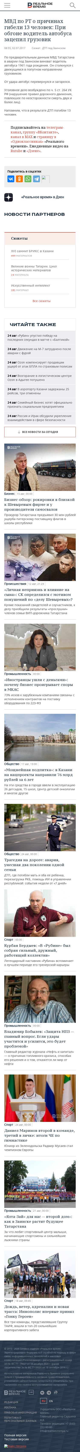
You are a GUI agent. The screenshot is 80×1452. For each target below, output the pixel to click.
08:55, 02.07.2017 (14, 48)
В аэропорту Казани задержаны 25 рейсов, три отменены (38, 391)
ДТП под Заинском (53, 48)
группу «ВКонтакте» (40, 132)
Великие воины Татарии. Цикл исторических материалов (34, 270)
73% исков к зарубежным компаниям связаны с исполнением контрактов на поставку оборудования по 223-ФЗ (39, 691)
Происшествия (15, 583)
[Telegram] (36, 178)
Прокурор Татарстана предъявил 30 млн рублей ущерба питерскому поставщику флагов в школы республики (40, 511)
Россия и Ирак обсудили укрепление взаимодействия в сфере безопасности (39, 418)
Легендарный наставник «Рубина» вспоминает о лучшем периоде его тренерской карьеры (39, 955)
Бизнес (9, 493)
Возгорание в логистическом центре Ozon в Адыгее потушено (39, 378)
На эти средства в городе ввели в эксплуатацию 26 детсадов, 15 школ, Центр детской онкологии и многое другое (39, 781)
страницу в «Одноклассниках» (33, 139)
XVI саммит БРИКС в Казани (32, 253)
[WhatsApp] (28, 178)
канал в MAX (22, 136)
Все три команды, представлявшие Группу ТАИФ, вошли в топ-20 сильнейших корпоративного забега (39, 1318)
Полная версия (15, 1435)
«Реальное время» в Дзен (42, 197)
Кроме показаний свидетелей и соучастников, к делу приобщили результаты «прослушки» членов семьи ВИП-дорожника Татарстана (39, 601)
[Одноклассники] (19, 178)
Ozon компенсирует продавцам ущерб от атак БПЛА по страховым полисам (39, 364)
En (51, 1401)
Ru (43, 1401)
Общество (11, 764)
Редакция (11, 1402)
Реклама (10, 1407)
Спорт (8, 939)
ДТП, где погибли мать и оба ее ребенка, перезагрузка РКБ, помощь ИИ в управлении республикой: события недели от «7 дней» (37, 871)
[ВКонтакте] (10, 178)
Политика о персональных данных (20, 1419)
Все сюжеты (42, 301)
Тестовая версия (16, 1439)
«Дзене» (33, 150)
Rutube (16, 150)
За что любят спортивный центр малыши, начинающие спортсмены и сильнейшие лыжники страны (38, 1228)
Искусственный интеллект (30, 288)
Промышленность (17, 674)
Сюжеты (19, 238)
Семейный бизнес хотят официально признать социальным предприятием (39, 404)
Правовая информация (20, 1412)
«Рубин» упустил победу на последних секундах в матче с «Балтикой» (38, 338)
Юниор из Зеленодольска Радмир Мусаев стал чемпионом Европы (39, 1140)
